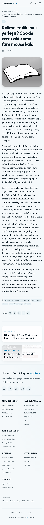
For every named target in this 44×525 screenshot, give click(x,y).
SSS (23, 501)
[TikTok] (22, 388)
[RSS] (28, 388)
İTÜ (25, 420)
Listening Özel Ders (8, 446)
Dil (4, 22)
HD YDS (27, 465)
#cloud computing (16, 304)
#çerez (5, 304)
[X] (16, 388)
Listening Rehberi (8, 461)
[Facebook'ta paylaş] (14, 313)
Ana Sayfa (7, 11)
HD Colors (27, 461)
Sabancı (26, 424)
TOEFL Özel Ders (8, 405)
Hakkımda (5, 501)
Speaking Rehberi (8, 469)
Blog (15, 11)
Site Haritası (31, 501)
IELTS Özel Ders (7, 409)
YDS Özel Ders (7, 413)
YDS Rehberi (6, 473)
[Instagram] (10, 388)
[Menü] (40, 3)
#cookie (27, 304)
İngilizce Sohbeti (7, 487)
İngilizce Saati (6, 484)
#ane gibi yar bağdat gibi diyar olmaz (17, 300)
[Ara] (31, 3)
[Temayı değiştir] (35, 3)
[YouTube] (4, 388)
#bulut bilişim (36, 300)
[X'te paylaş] (10, 313)
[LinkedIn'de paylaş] (19, 313)
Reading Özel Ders (8, 443)
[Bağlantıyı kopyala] (28, 313)
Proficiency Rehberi (31, 405)
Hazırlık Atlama (29, 409)
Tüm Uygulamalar (30, 458)
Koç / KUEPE (28, 417)
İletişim (12, 501)
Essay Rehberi (6, 465)
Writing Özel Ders (8, 435)
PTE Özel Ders (7, 417)
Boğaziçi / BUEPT (30, 413)
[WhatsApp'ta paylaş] (23, 313)
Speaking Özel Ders (8, 439)
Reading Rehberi (7, 458)
